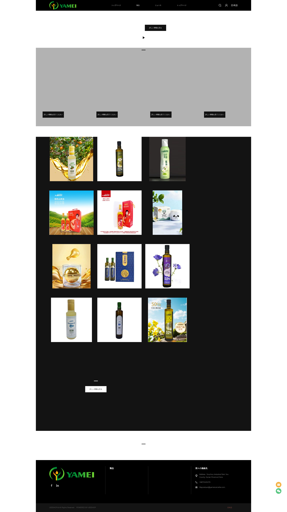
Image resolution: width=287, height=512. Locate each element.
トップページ (116, 5)
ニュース (158, 5)
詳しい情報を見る (155, 28)
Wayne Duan (278, 484)
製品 (138, 5)
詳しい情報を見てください (53, 115)
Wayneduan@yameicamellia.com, (212, 487)
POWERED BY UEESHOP (86, 507)
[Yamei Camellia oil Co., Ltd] (71, 480)
